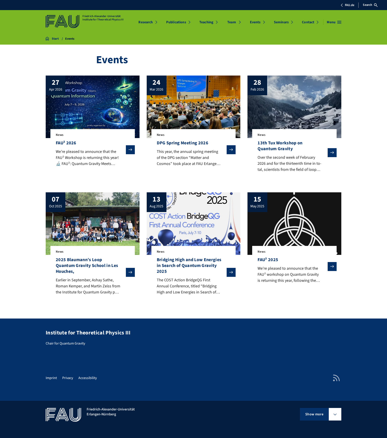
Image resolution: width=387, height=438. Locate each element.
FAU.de (349, 5)
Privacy (67, 377)
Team (231, 22)
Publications (176, 22)
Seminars (281, 22)
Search (367, 5)
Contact (308, 22)
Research (145, 22)
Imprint (51, 377)
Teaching (206, 22)
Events (255, 22)
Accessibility (87, 377)
